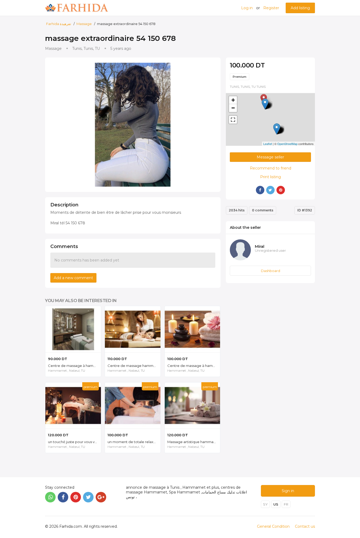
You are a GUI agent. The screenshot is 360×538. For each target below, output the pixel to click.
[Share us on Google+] (101, 497)
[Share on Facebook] (260, 190)
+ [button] (233, 100)
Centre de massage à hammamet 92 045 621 (193, 365)
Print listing (270, 177)
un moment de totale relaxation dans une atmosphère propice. (134, 442)
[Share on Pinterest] (280, 190)
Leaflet (267, 144)
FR (286, 504)
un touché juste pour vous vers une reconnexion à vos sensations (74, 442)
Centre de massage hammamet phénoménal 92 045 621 (134, 365)
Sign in (288, 490)
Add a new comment (73, 277)
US (275, 504)
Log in (247, 8)
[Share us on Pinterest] (75, 497)
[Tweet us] (88, 497)
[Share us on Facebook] (63, 497)
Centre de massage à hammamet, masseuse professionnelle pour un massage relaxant (74, 365)
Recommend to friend (270, 168)
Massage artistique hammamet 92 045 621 (193, 442)
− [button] (233, 108)
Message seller (270, 157)
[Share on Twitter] (270, 190)
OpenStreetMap (287, 144)
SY (265, 504)
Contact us (305, 526)
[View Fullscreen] (233, 120)
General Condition (273, 526)
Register (271, 8)
